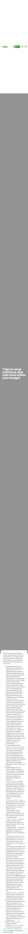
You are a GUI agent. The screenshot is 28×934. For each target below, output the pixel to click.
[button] (25, 47)
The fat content (11, 781)
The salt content (11, 819)
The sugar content (12, 800)
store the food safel (16, 925)
